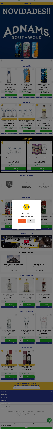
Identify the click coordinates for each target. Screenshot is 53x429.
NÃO (31, 221)
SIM (22, 221)
